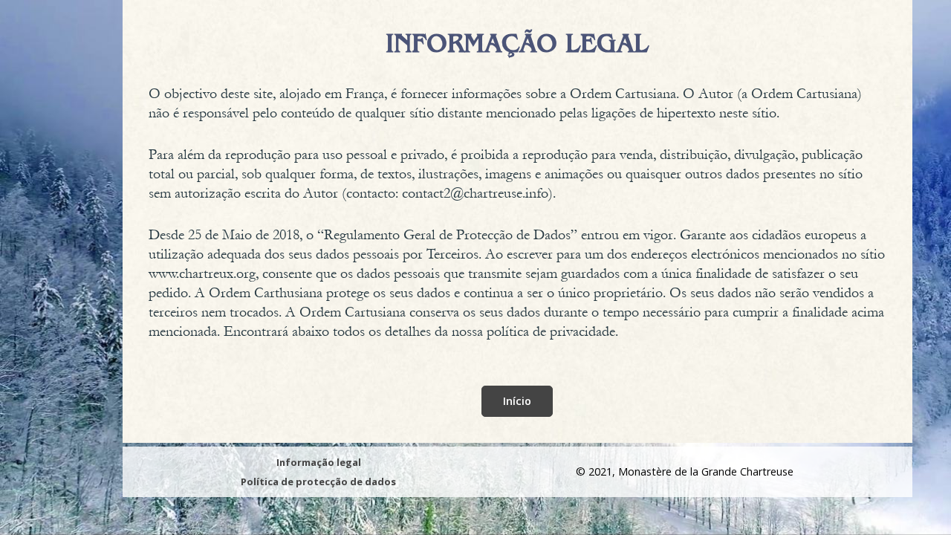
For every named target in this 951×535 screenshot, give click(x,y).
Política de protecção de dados (318, 481)
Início (517, 401)
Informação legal (318, 462)
